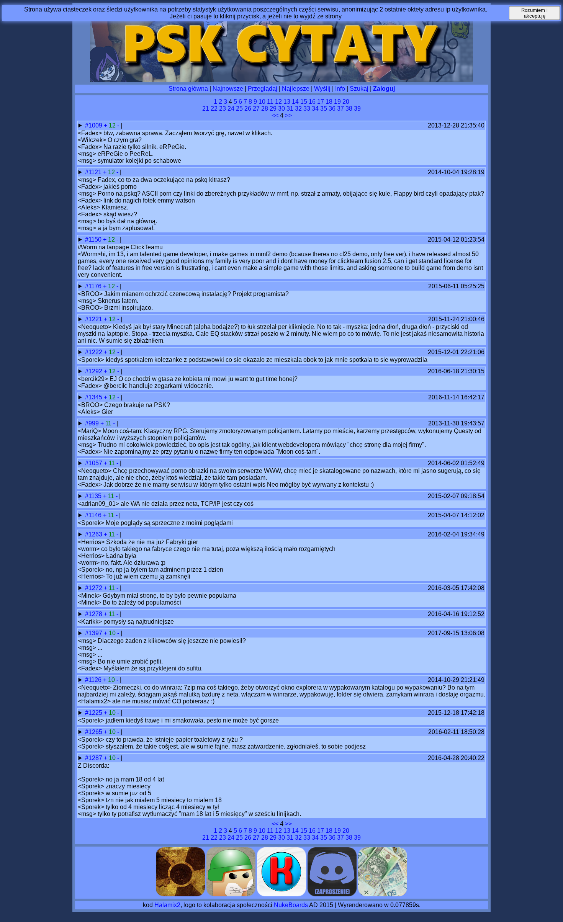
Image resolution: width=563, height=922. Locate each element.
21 (205, 108)
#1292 (94, 371)
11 (270, 101)
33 (306, 108)
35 (323, 108)
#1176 (94, 286)
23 (222, 108)
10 (262, 101)
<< (275, 115)
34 (315, 108)
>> (288, 115)
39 (357, 108)
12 (278, 101)
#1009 (94, 125)
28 (264, 108)
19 (337, 101)
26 (247, 108)
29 (273, 108)
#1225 (94, 712)
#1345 (94, 397)
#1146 (94, 515)
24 (230, 108)
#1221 (94, 319)
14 (295, 101)
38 (348, 108)
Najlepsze (295, 88)
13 (286, 101)
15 (303, 101)
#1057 (94, 463)
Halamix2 (167, 905)
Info (340, 88)
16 (312, 101)
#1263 (94, 534)
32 (298, 108)
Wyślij (322, 88)
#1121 (94, 172)
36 (332, 108)
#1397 (94, 633)
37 (340, 108)
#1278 (94, 614)
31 (289, 108)
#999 (92, 423)
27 (256, 108)
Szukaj (359, 88)
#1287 (94, 758)
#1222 (94, 352)
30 (281, 108)
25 (239, 108)
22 (214, 108)
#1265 (94, 732)
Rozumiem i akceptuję (534, 13)
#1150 (94, 239)
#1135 (94, 496)
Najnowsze (228, 88)
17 (320, 101)
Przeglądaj (262, 88)
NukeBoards (291, 905)
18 (329, 101)
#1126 (94, 680)
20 (345, 101)
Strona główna (188, 88)
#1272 (94, 588)
